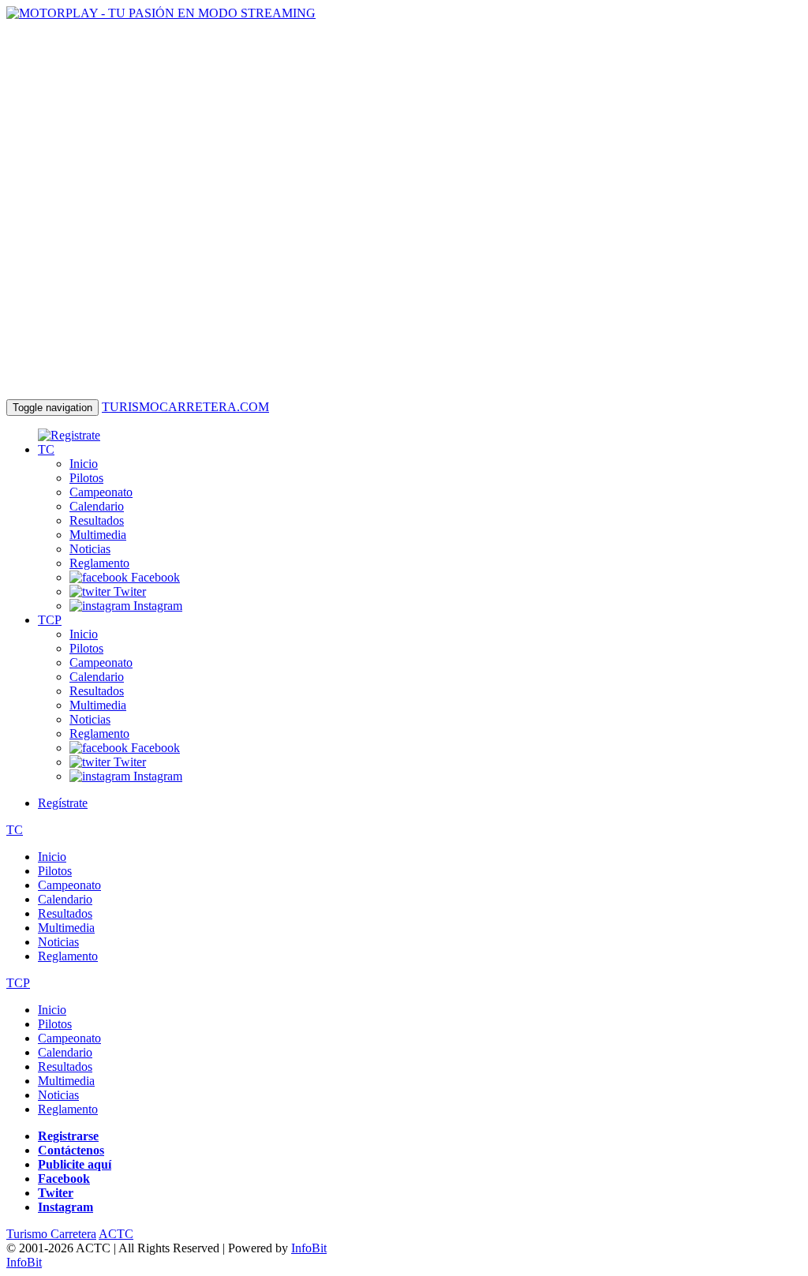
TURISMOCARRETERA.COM (185, 406)
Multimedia (97, 534)
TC (46, 449)
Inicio (83, 463)
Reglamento (99, 563)
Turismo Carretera (51, 1233)
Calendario (96, 506)
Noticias (89, 549)
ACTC (116, 1233)
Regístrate (63, 803)
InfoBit (309, 1248)
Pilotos (86, 478)
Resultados (96, 520)
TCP (50, 620)
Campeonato (101, 492)
